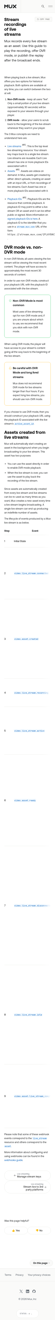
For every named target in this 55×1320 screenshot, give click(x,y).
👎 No (39, 1230)
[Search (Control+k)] (43, 6)
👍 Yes (16, 1230)
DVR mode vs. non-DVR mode (23, 249)
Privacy (20, 1274)
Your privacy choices (39, 1274)
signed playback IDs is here (22, 218)
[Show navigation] (50, 6)
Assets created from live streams (24, 435)
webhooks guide (13, 1160)
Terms (8, 1274)
